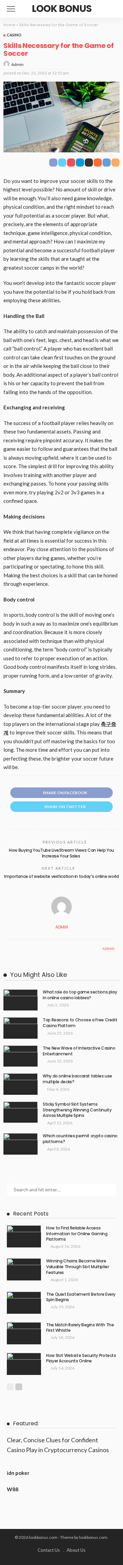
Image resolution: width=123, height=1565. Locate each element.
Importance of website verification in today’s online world (61, 876)
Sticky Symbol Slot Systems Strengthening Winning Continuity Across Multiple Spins (77, 1110)
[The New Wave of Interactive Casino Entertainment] (20, 1056)
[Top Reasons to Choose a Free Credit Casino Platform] (20, 1028)
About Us (76, 1550)
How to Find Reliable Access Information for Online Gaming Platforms (77, 1233)
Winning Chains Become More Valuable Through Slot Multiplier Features (77, 1266)
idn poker (18, 1473)
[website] (10, 949)
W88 (12, 1489)
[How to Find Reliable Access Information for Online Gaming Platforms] (24, 1236)
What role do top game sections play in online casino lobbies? (80, 995)
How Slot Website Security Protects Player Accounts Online (81, 1358)
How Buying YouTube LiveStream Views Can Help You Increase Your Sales (61, 853)
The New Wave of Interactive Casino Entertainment (79, 1051)
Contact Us (49, 1550)
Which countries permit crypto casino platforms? (80, 1138)
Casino (14, 35)
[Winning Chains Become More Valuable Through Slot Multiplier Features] (24, 1269)
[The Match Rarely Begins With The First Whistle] (24, 1333)
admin (17, 64)
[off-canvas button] (11, 9)
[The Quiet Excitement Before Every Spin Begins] (24, 1303)
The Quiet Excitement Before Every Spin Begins (80, 1297)
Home (9, 25)
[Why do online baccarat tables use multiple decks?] (20, 1084)
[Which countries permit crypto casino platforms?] (20, 1144)
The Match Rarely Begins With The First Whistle (80, 1327)
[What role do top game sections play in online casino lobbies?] (20, 1000)
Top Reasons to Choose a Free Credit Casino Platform (80, 1022)
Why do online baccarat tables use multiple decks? (77, 1079)
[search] (114, 9)
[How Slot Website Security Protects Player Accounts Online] (24, 1364)
